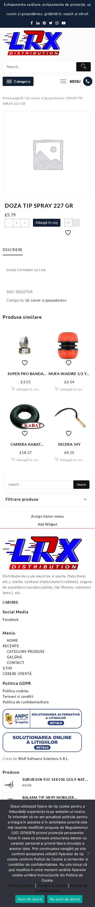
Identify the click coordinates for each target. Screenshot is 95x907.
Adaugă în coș (47, 223)
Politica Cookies (21, 885)
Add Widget (48, 524)
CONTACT (15, 662)
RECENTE (11, 646)
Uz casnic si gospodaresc (45, 98)
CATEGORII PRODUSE (25, 651)
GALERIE (14, 657)
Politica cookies (16, 691)
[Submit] (83, 66)
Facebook (11, 619)
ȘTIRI (7, 668)
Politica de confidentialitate (26, 702)
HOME (12, 640)
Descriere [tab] (13, 250)
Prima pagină (13, 98)
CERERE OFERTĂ (17, 674)
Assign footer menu (47, 516)
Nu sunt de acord (65, 899)
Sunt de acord (30, 899)
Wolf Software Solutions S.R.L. (43, 758)
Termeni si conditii (18, 696)
